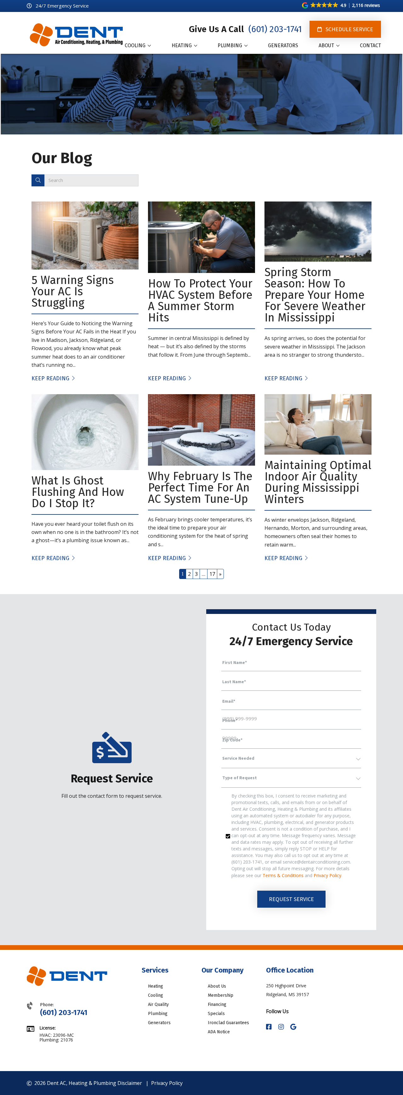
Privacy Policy (327, 875)
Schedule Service (348, 29)
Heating (155, 986)
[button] (341, 5)
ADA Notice (219, 1032)
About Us (217, 986)
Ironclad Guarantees (228, 1022)
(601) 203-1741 (274, 29)
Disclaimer (129, 1083)
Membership (220, 995)
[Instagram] (281, 1027)
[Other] (293, 1027)
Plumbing (157, 1013)
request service (291, 899)
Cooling (155, 995)
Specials (216, 1013)
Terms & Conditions (283, 875)
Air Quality (158, 1004)
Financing (217, 1004)
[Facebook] (269, 1027)
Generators (159, 1022)
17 (212, 573)
